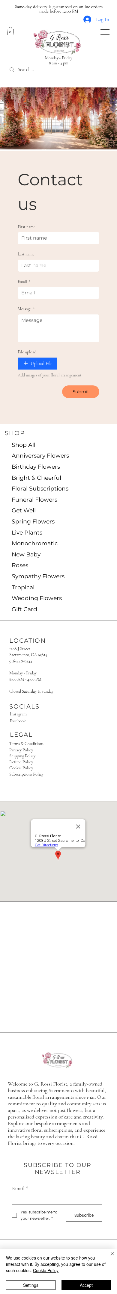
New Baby (26, 554)
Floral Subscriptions (40, 488)
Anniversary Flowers (40, 455)
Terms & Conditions (26, 743)
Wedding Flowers (37, 598)
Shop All (23, 444)
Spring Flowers (33, 521)
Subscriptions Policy (26, 774)
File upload (27, 352)
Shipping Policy (22, 756)
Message (26, 308)
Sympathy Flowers (38, 576)
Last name (26, 254)
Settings (30, 1285)
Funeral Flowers (34, 499)
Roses (20, 565)
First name (26, 226)
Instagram (18, 714)
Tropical (23, 587)
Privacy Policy (21, 750)
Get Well (24, 510)
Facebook (18, 721)
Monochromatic (35, 543)
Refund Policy (21, 762)
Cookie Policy (21, 768)
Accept (86, 1285)
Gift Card (24, 609)
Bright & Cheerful (36, 477)
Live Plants (27, 532)
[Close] (108, 1257)
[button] (10, 31)
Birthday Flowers (36, 466)
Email (24, 281)
